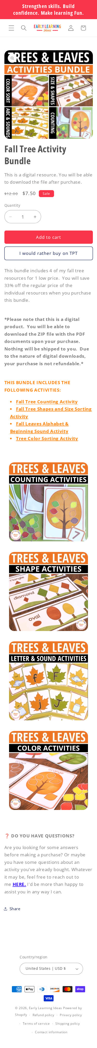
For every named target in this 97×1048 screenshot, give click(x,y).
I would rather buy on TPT (48, 253)
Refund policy (43, 1015)
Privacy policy (71, 1015)
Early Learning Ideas (45, 1008)
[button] (11, 28)
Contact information (51, 1032)
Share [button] (15, 908)
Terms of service (36, 1023)
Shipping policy (67, 1023)
